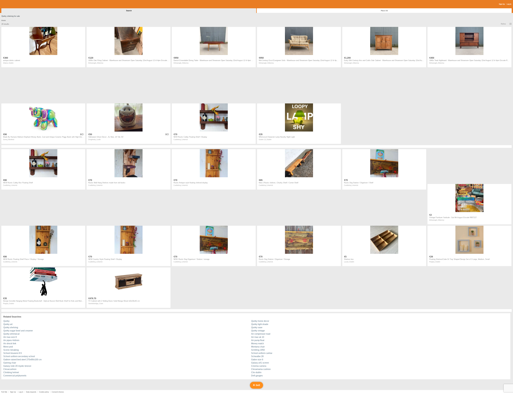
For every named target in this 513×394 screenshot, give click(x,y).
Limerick (185, 139)
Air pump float (257, 340)
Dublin (11, 63)
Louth (98, 139)
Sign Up (502, 4)
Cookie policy (44, 392)
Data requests (31, 392)
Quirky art (7, 324)
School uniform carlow (261, 353)
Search (129, 11)
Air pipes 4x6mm (11, 340)
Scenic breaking (11, 350)
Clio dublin (256, 372)
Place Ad (384, 11)
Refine (503, 24)
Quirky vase (256, 327)
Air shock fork (9, 343)
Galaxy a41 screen (260, 363)
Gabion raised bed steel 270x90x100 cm (22, 359)
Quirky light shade (259, 324)
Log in (21, 392)
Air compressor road (260, 334)
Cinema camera (258, 366)
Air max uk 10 (257, 337)
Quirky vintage (258, 331)
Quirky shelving (10, 327)
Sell (257, 385)
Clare (101, 303)
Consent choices (58, 392)
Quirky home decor (260, 321)
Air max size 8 (10, 337)
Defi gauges (257, 375)
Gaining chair (9, 363)
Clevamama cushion (261, 369)
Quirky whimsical (11, 334)
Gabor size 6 (257, 359)
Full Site (4, 392)
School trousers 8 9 (12, 353)
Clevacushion (9, 369)
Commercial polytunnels (14, 375)
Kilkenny (100, 63)
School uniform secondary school (19, 356)
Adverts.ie (11, 4)
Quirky (6, 321)
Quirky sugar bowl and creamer (18, 331)
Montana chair (258, 347)
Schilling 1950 (258, 350)
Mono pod (8, 347)
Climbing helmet (11, 372)
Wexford (11, 139)
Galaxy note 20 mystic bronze (17, 366)
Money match (257, 343)
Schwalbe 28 (257, 356)
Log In (509, 4)
